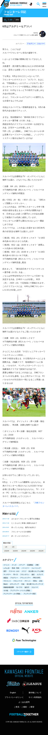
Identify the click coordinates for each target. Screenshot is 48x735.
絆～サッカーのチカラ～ (20, 536)
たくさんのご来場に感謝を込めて (24, 523)
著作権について (35, 693)
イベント (6, 565)
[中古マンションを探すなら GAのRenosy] (12, 629)
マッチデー (7, 574)
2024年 (23, 551)
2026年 (6, 551)
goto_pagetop (42, 709)
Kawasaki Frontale (18, 4)
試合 (40, 581)
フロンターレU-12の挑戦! (21, 532)
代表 (22, 584)
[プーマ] (25, 629)
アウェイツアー (25, 578)
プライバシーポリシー (14, 697)
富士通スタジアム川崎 (36, 571)
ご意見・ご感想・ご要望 (24, 707)
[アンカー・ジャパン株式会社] (31, 610)
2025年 (15, 551)
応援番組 (30, 565)
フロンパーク (17, 581)
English (13, 693)
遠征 (33, 574)
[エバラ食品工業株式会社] (36, 629)
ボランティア (14, 584)
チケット (28, 581)
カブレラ (40, 574)
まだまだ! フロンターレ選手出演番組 (25, 519)
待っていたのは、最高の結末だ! (23, 527)
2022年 (41, 551)
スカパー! (41, 44)
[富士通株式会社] (16, 610)
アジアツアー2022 (29, 594)
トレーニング (36, 568)
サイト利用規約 (35, 697)
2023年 (32, 551)
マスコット (7, 581)
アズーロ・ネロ (14, 571)
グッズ (14, 565)
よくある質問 (24, 702)
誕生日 (27, 587)
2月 (13, 547)
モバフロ (19, 587)
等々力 (15, 574)
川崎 (36, 565)
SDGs (35, 581)
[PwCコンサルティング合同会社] (36, 619)
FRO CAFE (36, 578)
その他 (5, 590)
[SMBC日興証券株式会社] (18, 619)
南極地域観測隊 (8, 587)
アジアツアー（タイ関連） (12, 594)
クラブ (24, 571)
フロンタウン (24, 574)
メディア (22, 565)
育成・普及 (15, 568)
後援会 (5, 578)
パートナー (25, 568)
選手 (4, 571)
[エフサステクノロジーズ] (24, 639)
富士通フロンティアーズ (35, 584)
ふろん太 (6, 568)
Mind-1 (5, 584)
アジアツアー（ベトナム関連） (20, 590)
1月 (6, 547)
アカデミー (31, 44)
